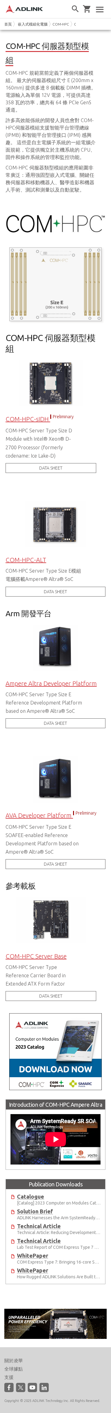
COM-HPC (60, 24)
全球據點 (13, 1368)
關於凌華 (13, 1360)
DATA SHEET (50, 468)
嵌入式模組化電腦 (32, 24)
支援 (9, 1377)
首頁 (8, 24)
